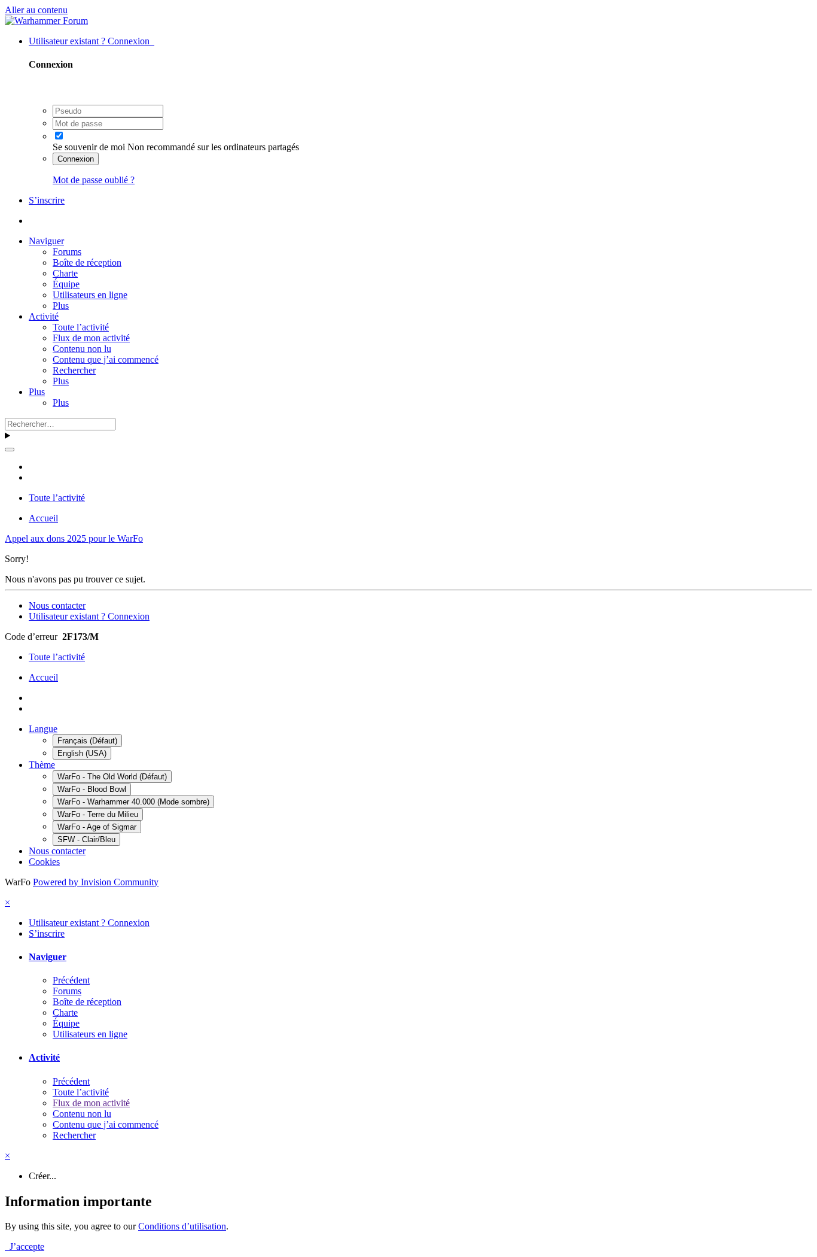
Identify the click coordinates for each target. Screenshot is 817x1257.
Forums (67, 252)
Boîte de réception (87, 262)
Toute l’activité (81, 327)
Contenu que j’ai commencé (105, 359)
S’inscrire (47, 200)
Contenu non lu (82, 349)
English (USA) (81, 753)
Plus (61, 305)
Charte (65, 273)
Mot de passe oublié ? (94, 180)
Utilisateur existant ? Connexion (91, 41)
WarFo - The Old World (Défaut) (112, 776)
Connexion (75, 158)
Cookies (44, 862)
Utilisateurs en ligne (90, 295)
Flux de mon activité (91, 338)
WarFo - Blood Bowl (91, 789)
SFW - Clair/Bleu (86, 839)
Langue (43, 729)
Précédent (71, 980)
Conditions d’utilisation (182, 1226)
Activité (44, 316)
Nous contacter (57, 605)
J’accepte (24, 1246)
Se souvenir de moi (89, 147)
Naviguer (46, 241)
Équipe (66, 284)
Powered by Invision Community (95, 882)
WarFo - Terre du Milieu (97, 814)
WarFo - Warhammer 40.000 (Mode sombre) (133, 801)
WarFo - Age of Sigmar (96, 826)
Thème (42, 765)
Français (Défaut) (87, 740)
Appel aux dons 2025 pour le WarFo (74, 538)
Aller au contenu (36, 10)
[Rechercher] (9, 449)
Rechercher (74, 370)
